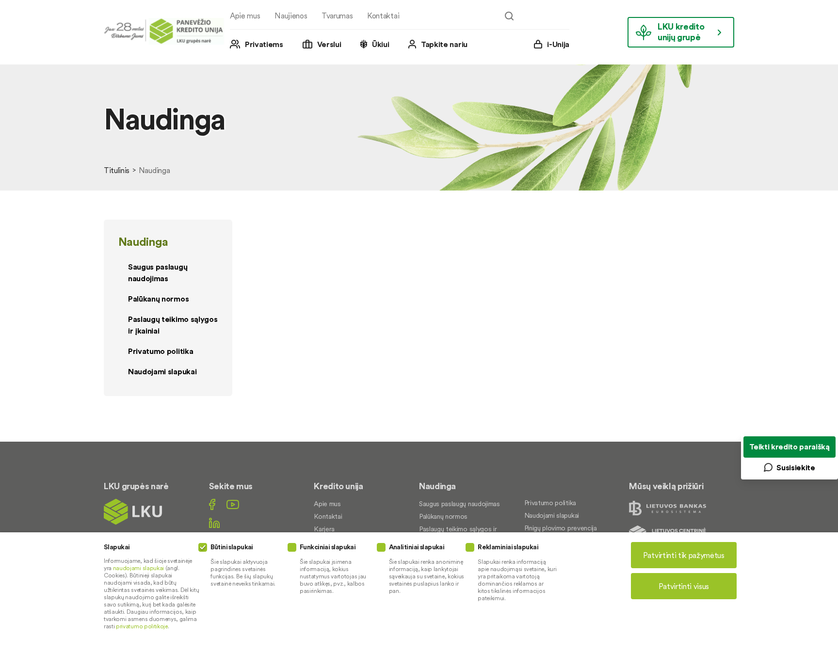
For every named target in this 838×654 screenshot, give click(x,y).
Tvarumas (337, 15)
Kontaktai (383, 15)
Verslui (329, 44)
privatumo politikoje (142, 626)
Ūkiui (380, 44)
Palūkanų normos (158, 298)
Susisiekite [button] (795, 467)
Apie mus (245, 15)
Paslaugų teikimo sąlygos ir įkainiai (172, 324)
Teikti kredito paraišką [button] (789, 446)
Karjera (324, 529)
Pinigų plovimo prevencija (560, 528)
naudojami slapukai (138, 568)
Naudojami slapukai (162, 371)
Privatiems (264, 44)
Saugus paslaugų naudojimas (157, 272)
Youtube (232, 504)
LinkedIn (214, 522)
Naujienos (290, 15)
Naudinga (143, 241)
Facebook (212, 504)
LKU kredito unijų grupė (681, 32)
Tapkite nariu (444, 44)
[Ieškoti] (509, 16)
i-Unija (558, 44)
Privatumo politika (160, 351)
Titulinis (116, 170)
